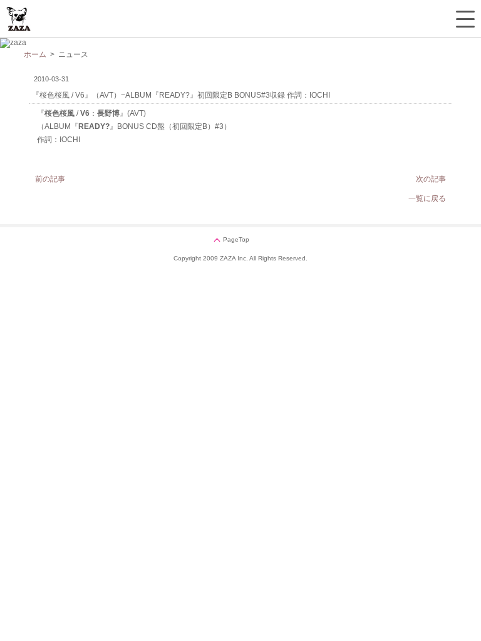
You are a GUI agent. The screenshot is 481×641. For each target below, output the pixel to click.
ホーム (35, 54)
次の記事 (431, 179)
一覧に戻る (427, 198)
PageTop (236, 239)
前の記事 (50, 179)
